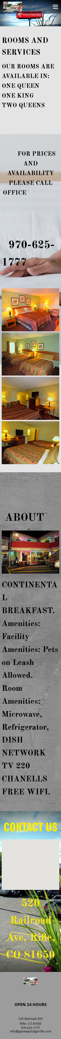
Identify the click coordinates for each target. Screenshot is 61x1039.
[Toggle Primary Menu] (55, 6)
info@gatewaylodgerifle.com (30, 1031)
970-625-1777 (30, 1028)
